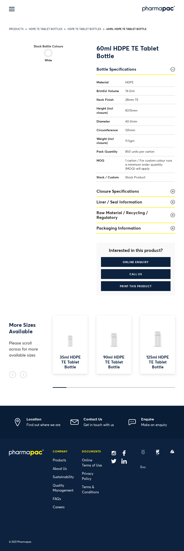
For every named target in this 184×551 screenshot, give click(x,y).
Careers (59, 507)
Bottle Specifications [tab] (116, 69)
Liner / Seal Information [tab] (119, 202)
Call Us (135, 274)
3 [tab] (87, 387)
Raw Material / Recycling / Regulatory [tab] (122, 215)
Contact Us (92, 419)
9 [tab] (168, 387)
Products (16, 29)
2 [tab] (73, 387)
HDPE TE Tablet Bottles (45, 29)
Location (33, 419)
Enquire (147, 419)
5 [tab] (114, 387)
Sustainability (63, 477)
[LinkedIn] (124, 461)
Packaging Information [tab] (118, 228)
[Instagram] (113, 453)
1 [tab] (59, 387)
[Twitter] (113, 461)
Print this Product (135, 286)
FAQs (57, 498)
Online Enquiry (136, 262)
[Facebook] (124, 453)
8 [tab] (155, 387)
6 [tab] (127, 387)
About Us (60, 468)
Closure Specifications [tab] (117, 191)
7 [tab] (141, 387)
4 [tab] (100, 387)
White (48, 60)
